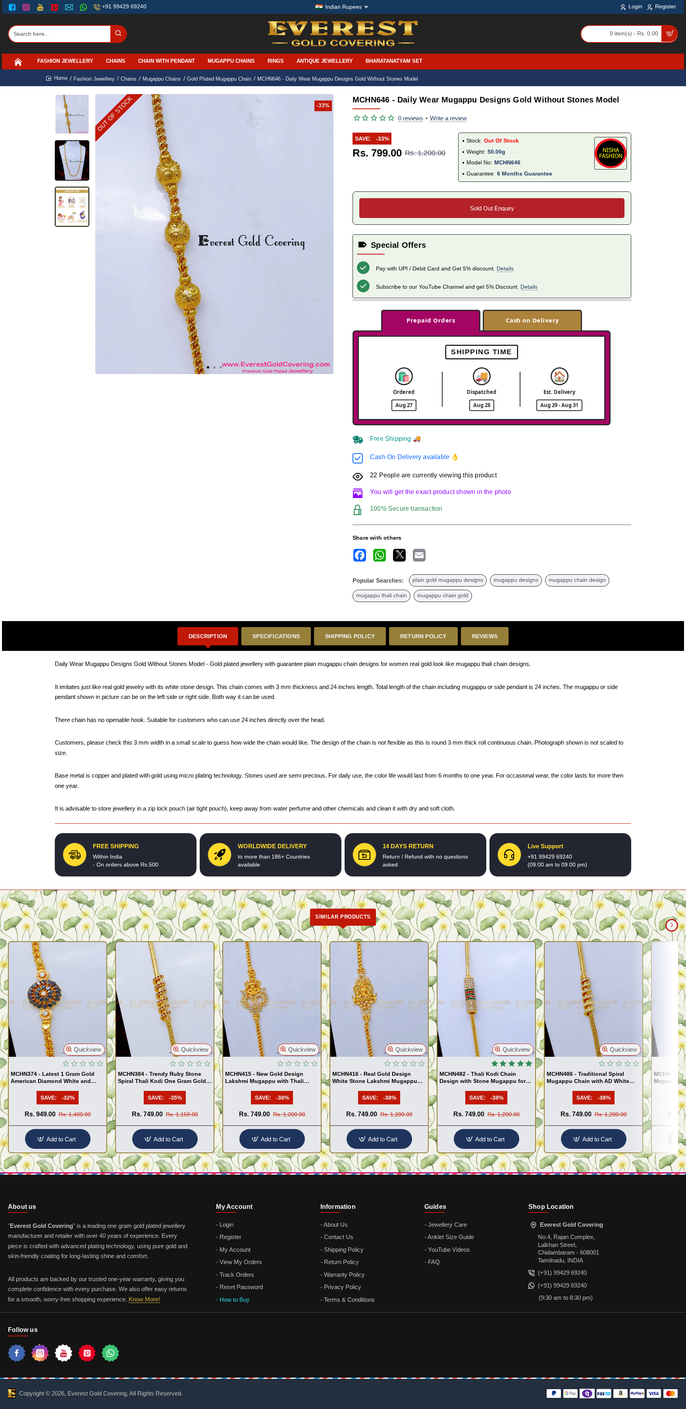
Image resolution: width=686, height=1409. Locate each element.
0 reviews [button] (410, 118)
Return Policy (423, 636)
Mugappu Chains (162, 79)
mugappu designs (515, 580)
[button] (208, 367)
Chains (129, 79)
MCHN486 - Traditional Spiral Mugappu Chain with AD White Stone (588, 1078)
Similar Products (343, 917)
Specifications (276, 636)
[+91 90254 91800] (84, 7)
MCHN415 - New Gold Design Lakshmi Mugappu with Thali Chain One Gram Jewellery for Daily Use (265, 1078)
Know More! (144, 1299)
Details (505, 268)
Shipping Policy (350, 636)
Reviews (484, 636)
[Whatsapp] (110, 1353)
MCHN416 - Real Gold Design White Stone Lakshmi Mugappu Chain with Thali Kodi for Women (377, 1078)
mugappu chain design (577, 580)
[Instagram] (27, 7)
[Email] (70, 7)
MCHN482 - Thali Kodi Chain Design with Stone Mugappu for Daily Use (482, 1078)
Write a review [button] (448, 118)
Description (208, 636)
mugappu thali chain (381, 595)
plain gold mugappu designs (447, 580)
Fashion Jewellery (94, 79)
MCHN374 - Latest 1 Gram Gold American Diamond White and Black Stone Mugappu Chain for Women (54, 1078)
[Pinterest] (55, 7)
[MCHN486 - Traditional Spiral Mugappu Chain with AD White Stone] (593, 999)
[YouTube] (41, 7)
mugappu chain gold (442, 595)
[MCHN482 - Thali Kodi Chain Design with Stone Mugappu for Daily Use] (486, 999)
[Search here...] (118, 34)
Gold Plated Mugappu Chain (219, 79)
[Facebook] (14, 7)
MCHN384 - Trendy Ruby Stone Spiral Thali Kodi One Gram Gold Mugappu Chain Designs (162, 1078)
